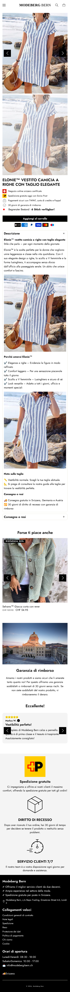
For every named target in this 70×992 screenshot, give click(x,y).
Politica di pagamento (13, 935)
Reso (4, 927)
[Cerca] (56, 5)
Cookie (5, 943)
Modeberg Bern (38, 986)
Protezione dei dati (11, 931)
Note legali (7, 919)
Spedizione (7, 923)
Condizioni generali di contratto (17, 915)
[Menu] (4, 5)
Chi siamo (7, 939)
